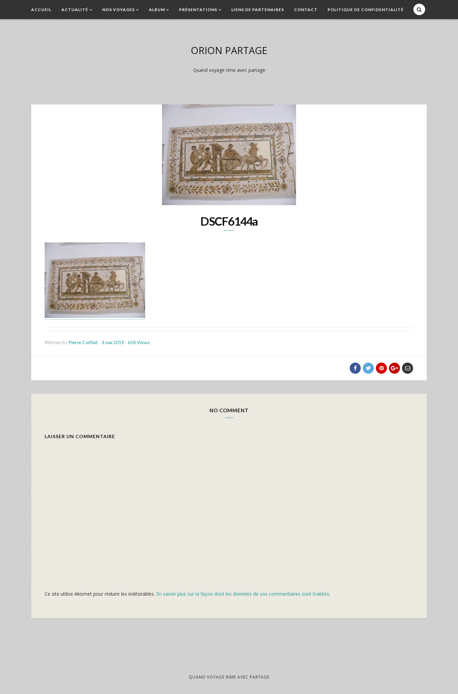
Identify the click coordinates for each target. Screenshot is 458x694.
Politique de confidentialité (366, 9)
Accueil (41, 9)
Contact (306, 9)
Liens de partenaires (257, 9)
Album (157, 9)
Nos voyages (118, 9)
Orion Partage (229, 50)
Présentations (198, 9)
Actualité (74, 9)
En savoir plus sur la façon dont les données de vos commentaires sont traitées (242, 594)
